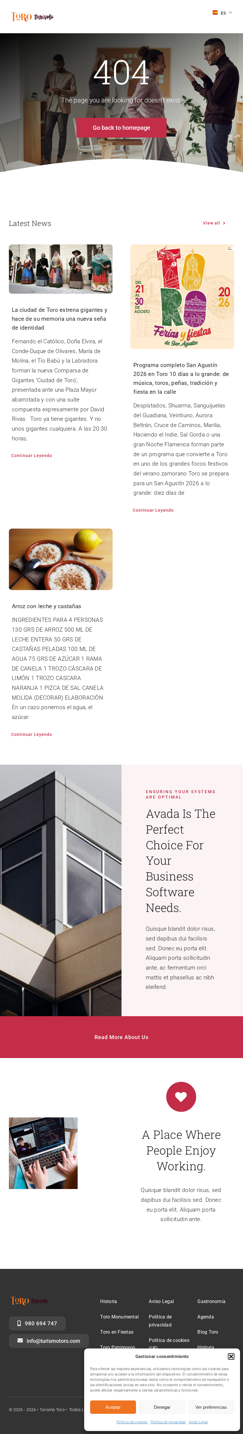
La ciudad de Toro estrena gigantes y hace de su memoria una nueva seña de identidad (59, 318)
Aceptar (113, 1407)
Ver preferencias (211, 1407)
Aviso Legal (198, 1422)
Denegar (162, 1407)
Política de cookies (131, 1422)
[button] (231, 1356)
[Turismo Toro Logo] (33, 13)
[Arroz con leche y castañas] (61, 559)
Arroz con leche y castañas (46, 606)
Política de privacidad (168, 1422)
